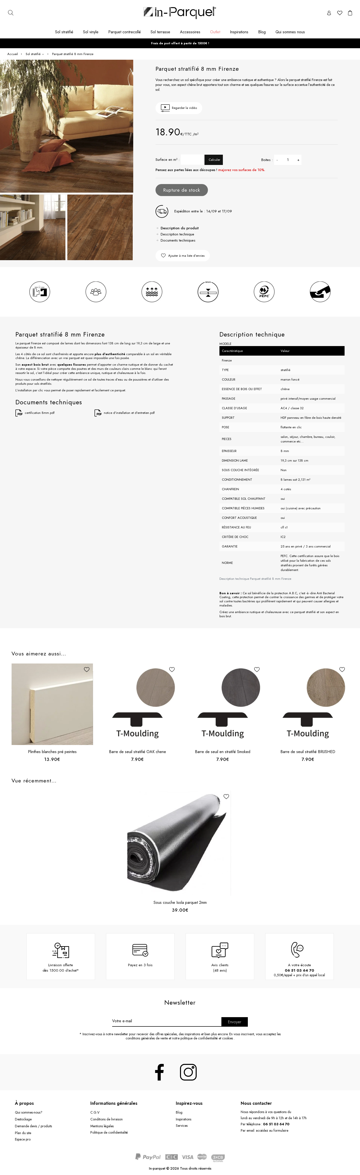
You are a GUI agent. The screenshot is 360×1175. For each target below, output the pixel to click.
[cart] (350, 12)
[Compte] (329, 13)
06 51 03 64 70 (299, 970)
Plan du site (23, 1132)
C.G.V (94, 1112)
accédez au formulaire (272, 1130)
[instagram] (188, 1072)
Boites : (267, 160)
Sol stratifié (34, 54)
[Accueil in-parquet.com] (180, 13)
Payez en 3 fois (140, 965)
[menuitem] (66, 33)
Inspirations (183, 1119)
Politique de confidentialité (109, 1132)
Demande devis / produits (33, 1126)
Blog (179, 1112)
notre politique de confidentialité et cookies (202, 1038)
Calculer (214, 159)
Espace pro (23, 1139)
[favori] (339, 13)
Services (182, 1125)
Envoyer (234, 1022)
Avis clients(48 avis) (219, 967)
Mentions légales (102, 1126)
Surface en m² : (168, 159)
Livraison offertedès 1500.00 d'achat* (61, 967)
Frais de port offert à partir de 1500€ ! (180, 43)
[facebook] (159, 1072)
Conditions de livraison (106, 1119)
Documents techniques (178, 240)
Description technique (177, 234)
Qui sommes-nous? (28, 1112)
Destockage (23, 1119)
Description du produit (180, 228)
